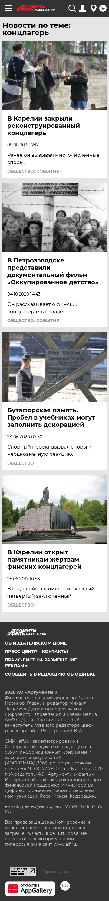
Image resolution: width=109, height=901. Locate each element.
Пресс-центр (21, 651)
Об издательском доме (36, 643)
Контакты (55, 651)
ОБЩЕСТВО (20, 463)
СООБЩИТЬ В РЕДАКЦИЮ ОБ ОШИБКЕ (50, 674)
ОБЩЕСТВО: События (33, 171)
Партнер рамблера (57, 872)
